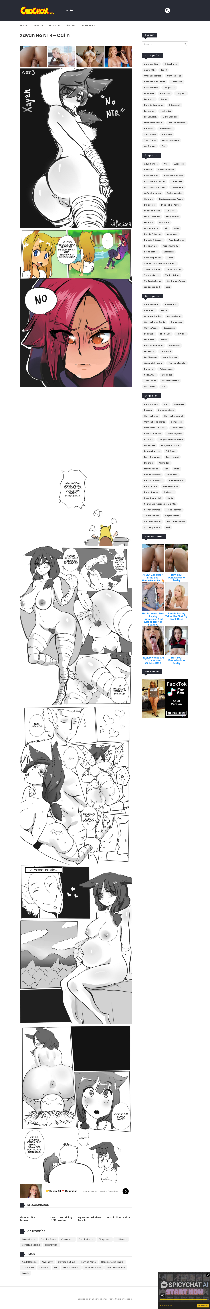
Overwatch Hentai (153, 122)
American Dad (151, 64)
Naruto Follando (152, 234)
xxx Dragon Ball (152, 287)
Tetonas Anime (93, 1267)
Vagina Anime (172, 275)
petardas (54, 25)
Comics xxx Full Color (154, 187)
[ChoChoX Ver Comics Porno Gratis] (37, 10)
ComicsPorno (86, 1239)
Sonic (170, 257)
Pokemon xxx (166, 128)
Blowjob (148, 169)
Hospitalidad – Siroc (119, 1217)
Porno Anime (150, 246)
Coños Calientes (152, 193)
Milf (56, 1267)
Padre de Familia (177, 122)
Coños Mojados (174, 193)
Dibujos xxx (104, 1239)
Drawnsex (149, 93)
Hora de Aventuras (153, 105)
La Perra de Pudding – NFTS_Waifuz (60, 1219)
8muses (70, 25)
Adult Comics (29, 1262)
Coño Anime (177, 187)
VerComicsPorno (116, 1267)
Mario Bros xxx (170, 117)
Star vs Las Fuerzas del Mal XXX (160, 263)
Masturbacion (151, 228)
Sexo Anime (150, 134)
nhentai (38, 25)
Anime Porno (29, 1239)
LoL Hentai (121, 1239)
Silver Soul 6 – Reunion (28, 1219)
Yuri (163, 146)
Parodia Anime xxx (153, 240)
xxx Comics (51, 1244)
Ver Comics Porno (176, 281)
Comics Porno (48, 1239)
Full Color (170, 210)
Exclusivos (165, 93)
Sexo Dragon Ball (152, 257)
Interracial (174, 105)
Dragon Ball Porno (170, 205)
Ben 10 (164, 70)
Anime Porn (88, 25)
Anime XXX (149, 70)
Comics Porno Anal (173, 175)
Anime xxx (47, 1262)
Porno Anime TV (170, 246)
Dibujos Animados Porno (171, 199)
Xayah (25, 1273)
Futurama (149, 99)
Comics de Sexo (66, 1262)
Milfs (176, 228)
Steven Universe (152, 269)
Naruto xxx (172, 234)
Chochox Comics (152, 75)
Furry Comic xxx (152, 216)
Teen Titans (150, 140)
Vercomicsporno (31, 1244)
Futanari (148, 222)
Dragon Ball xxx (152, 210)
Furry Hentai (172, 216)
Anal (166, 164)
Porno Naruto (151, 251)
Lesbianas (149, 111)
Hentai (69, 10)
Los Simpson (150, 117)
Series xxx (169, 251)
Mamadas (164, 222)
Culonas (44, 1267)
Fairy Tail (181, 93)
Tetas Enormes (173, 269)
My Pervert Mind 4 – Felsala (89, 1219)
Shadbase (167, 134)
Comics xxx (67, 1239)
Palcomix (148, 128)
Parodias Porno (71, 1267)
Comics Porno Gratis (112, 1262)
